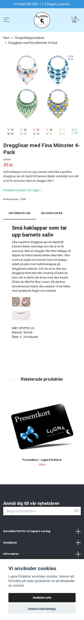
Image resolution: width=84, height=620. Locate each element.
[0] (74, 19)
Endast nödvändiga (42, 608)
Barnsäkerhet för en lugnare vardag (26, 531)
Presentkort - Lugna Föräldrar (42, 459)
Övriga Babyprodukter (30, 38)
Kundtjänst (10, 542)
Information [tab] (19, 213)
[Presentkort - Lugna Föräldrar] (42, 426)
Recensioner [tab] (51, 213)
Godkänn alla (42, 597)
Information (11, 553)
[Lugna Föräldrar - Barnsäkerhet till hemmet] (42, 20)
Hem (6, 38)
